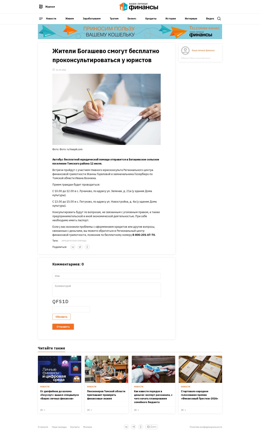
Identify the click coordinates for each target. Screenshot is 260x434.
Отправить (63, 326)
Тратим (114, 18)
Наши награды (59, 427)
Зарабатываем (92, 18)
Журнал (50, 6)
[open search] (219, 19)
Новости (51, 18)
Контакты (75, 427)
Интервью (191, 18)
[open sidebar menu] (41, 19)
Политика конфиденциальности (206, 427)
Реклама (87, 427)
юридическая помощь (74, 241)
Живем (69, 18)
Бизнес (132, 18)
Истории (171, 18)
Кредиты (150, 18)
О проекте (43, 427)
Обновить (61, 316)
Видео (210, 18)
